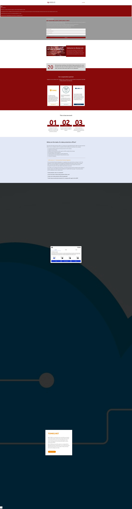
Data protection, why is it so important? (55, 172)
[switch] (62, 258)
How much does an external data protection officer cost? (59, 174)
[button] (66, 160)
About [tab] (76, 249)
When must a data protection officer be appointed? (58, 176)
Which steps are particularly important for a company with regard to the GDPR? (63, 178)
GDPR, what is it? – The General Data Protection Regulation (59, 160)
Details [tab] (66, 249)
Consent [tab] (56, 249)
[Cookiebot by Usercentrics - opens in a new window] (78, 247)
